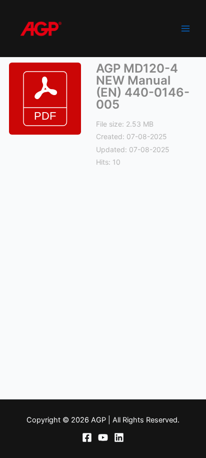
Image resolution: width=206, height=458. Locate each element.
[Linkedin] (119, 437)
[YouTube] (103, 437)
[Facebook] (87, 437)
